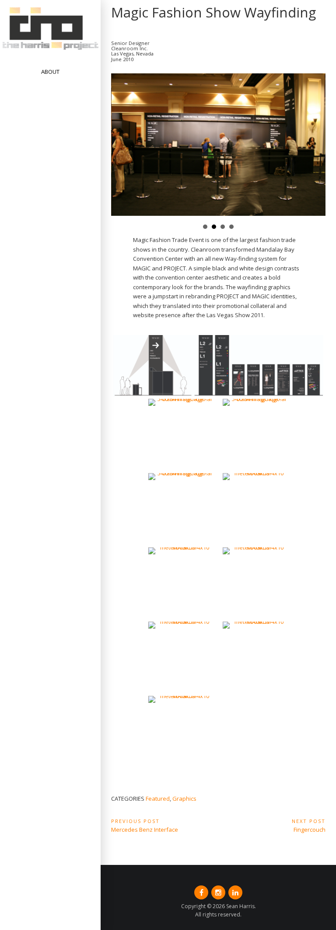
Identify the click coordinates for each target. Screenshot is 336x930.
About (50, 72)
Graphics (184, 798)
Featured (158, 798)
